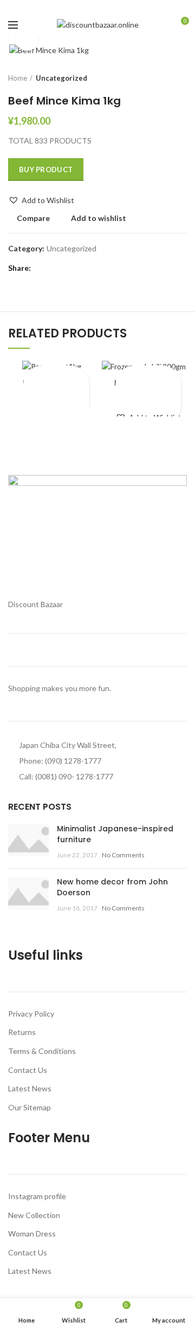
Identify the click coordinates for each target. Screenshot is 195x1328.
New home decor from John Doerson (112, 887)
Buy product (46, 169)
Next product (181, 78)
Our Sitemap (29, 1107)
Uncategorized (61, 78)
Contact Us (27, 1070)
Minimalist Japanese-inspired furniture (115, 834)
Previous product (159, 78)
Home (17, 78)
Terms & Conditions (42, 1051)
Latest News (29, 1088)
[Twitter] (85, 7)
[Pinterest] (98, 7)
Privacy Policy (31, 1013)
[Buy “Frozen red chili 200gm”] (148, 394)
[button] (41, 200)
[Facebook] (73, 7)
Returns (22, 1032)
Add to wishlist (98, 218)
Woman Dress (32, 1233)
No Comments (123, 855)
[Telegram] (122, 7)
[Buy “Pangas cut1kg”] (56, 394)
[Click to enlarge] (27, 40)
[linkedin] (110, 7)
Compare (33, 218)
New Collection (34, 1215)
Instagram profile (37, 1196)
